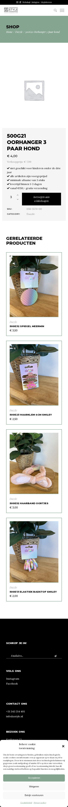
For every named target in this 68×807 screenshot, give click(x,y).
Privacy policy (40, 802)
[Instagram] (17, 2)
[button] (63, 746)
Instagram (12, 678)
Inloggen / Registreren (42, 2)
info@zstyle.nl (14, 716)
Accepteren (34, 777)
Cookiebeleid (26, 802)
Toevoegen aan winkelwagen (41, 199)
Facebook (12, 683)
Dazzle (31, 214)
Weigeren (34, 786)
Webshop (26, 2)
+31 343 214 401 (15, 711)
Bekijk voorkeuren (34, 795)
